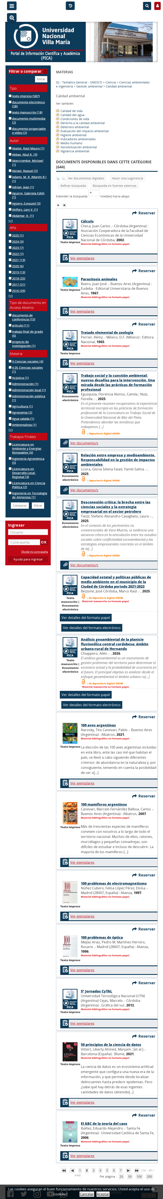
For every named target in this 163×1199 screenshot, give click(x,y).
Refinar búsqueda (73, 186)
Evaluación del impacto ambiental (84, 131)
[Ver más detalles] (70, 392)
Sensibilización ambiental (78, 147)
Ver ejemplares (82, 258)
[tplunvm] (64, 204)
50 (130, 1176)
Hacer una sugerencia (127, 178)
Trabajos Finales (23, 436)
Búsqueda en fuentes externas (114, 186)
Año (13, 227)
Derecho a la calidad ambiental (82, 123)
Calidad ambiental (119, 86)
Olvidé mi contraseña (34, 552)
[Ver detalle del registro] (70, 238)
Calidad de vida (71, 111)
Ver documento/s (84, 443)
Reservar (147, 212)
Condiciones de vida (74, 119)
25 (121, 1176)
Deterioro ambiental (74, 127)
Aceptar (103, 1194)
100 (139, 1176)
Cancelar (87, 1194)
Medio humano (71, 143)
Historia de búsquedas (70, 6)
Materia (16, 353)
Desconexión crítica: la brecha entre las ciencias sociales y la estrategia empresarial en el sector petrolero (115, 507)
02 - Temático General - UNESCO (79, 82)
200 (149, 1176)
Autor (14, 140)
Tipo (13, 88)
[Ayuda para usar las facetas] (45, 71)
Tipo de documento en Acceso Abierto (28, 305)
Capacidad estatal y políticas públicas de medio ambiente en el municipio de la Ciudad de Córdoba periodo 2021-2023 (116, 582)
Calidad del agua (72, 115)
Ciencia (110, 82)
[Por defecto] (59, 204)
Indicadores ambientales (78, 139)
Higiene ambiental (73, 135)
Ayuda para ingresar (28, 559)
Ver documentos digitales (86, 178)
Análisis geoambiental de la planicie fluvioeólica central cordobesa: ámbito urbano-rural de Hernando (114, 644)
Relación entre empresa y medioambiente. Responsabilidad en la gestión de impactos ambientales (118, 460)
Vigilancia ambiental (74, 151)
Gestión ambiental (89, 86)
